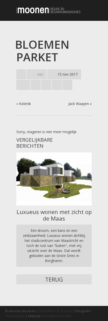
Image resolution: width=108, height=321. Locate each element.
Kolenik (25, 103)
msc (40, 74)
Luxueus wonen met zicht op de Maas (54, 215)
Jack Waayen (78, 103)
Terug (54, 279)
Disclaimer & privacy (55, 310)
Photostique (15, 315)
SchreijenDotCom (56, 315)
